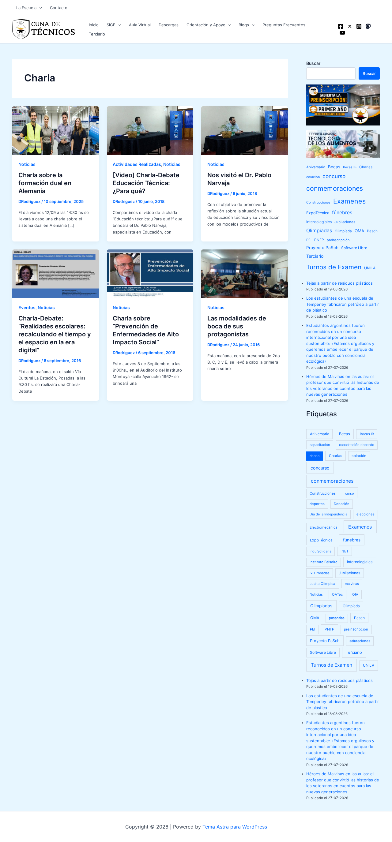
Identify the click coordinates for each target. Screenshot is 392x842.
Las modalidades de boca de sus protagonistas (236, 326)
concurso (333, 176)
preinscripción (338, 240)
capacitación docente (356, 445)
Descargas (169, 24)
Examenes (349, 201)
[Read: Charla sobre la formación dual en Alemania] (55, 130)
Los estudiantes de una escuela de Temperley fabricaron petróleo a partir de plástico (342, 304)
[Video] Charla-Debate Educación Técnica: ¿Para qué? (146, 183)
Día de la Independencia (328, 514)
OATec (337, 594)
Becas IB (349, 167)
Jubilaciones (344, 222)
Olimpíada (343, 231)
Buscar (313, 63)
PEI (308, 240)
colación (313, 177)
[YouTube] (342, 33)
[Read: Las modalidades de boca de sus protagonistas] (244, 273)
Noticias (27, 164)
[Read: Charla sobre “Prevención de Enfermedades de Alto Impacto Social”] (150, 273)
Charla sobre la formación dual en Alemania (44, 183)
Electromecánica (323, 527)
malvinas (352, 584)
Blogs (244, 24)
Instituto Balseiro (323, 562)
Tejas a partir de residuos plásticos (339, 283)
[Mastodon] (368, 26)
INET (345, 551)
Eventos (27, 307)
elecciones (365, 514)
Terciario (97, 34)
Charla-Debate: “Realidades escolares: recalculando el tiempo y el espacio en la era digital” (54, 334)
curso (349, 493)
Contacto (58, 7)
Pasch (372, 231)
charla (314, 456)
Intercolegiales (319, 221)
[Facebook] (340, 26)
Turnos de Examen (333, 267)
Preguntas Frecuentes (283, 24)
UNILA (369, 268)
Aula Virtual (140, 24)
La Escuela (26, 7)
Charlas (365, 167)
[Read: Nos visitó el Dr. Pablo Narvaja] (244, 130)
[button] (39, 7)
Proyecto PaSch (322, 247)
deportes (317, 504)
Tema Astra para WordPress (234, 827)
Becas (334, 166)
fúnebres (342, 212)
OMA (359, 230)
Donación (341, 504)
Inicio (94, 24)
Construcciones (318, 202)
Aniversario (315, 167)
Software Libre (354, 247)
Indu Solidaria (320, 551)
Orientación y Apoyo (206, 24)
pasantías (337, 618)
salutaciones (359, 641)
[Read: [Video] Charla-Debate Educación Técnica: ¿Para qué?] (150, 130)
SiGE (111, 24)
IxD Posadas (320, 573)
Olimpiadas (319, 230)
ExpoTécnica (317, 213)
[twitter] (349, 26)
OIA (355, 594)
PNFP (319, 240)
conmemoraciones (334, 188)
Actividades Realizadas (137, 164)
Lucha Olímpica (322, 584)
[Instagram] (359, 26)
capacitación (320, 445)
